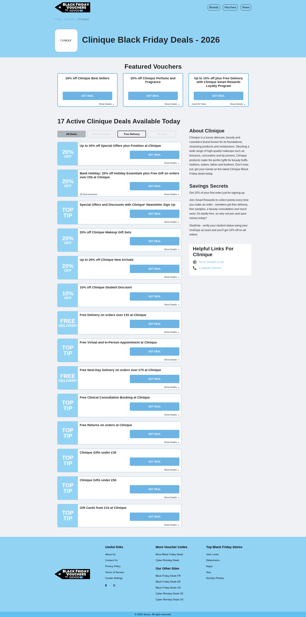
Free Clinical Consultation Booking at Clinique (115, 397)
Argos (209, 566)
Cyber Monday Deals (167, 560)
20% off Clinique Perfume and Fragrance (153, 80)
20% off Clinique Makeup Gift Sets (105, 232)
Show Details (105, 104)
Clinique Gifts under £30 (98, 452)
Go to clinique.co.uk (211, 261)
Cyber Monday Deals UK (169, 593)
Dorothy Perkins (215, 578)
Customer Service (209, 267)
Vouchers (230, 7)
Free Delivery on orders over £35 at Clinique (113, 315)
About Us (110, 554)
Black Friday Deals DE (168, 581)
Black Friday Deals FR (168, 575)
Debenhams (213, 560)
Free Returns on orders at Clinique (106, 425)
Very (208, 572)
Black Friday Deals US (168, 587)
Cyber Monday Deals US (169, 599)
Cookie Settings (114, 578)
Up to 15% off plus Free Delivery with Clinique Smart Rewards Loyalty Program (218, 82)
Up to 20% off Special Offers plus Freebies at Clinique (120, 145)
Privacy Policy (113, 566)
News (246, 7)
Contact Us (111, 560)
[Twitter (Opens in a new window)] (114, 585)
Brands (213, 7)
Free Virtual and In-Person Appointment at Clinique (118, 342)
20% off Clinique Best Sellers (87, 78)
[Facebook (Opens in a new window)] (106, 585)
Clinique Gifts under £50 (98, 480)
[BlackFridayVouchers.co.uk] (72, 7)
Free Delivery (132, 134)
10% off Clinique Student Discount (106, 287)
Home (59, 19)
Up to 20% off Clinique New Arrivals (107, 259)
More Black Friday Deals (169, 554)
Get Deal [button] (87, 95)
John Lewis (212, 554)
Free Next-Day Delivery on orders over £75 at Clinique (120, 370)
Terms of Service (114, 572)
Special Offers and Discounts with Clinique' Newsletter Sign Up (127, 204)
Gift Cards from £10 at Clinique (103, 508)
